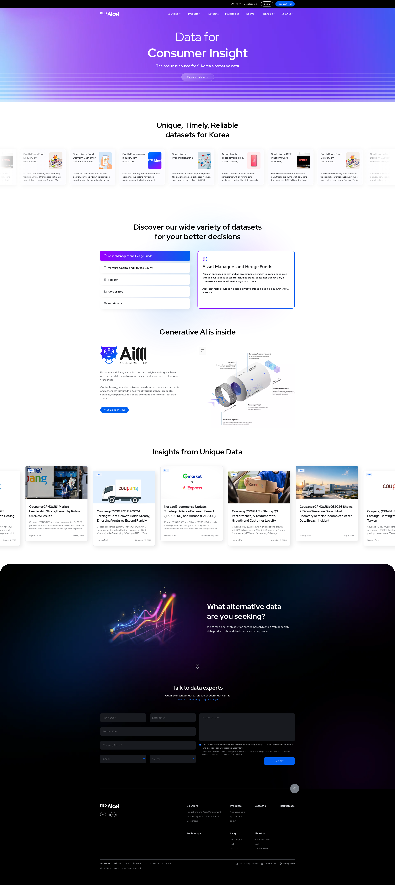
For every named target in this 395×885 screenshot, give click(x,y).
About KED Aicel (262, 839)
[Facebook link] (103, 814)
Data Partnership (262, 848)
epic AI (233, 820)
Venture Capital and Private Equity (203, 816)
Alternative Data (237, 811)
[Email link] (116, 814)
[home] (109, 14)
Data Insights (236, 839)
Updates (234, 848)
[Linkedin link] (109, 814)
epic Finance (236, 816)
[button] (236, 4)
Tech (232, 844)
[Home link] (109, 806)
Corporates (192, 820)
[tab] (145, 256)
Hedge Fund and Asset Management (204, 811)
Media (257, 844)
